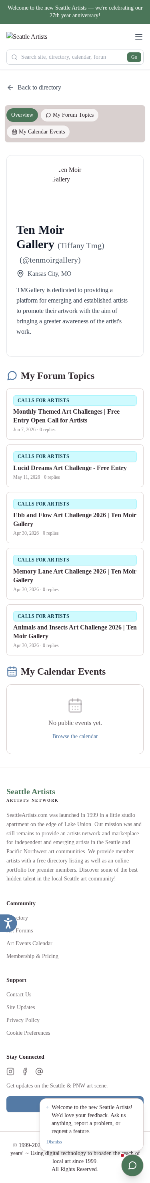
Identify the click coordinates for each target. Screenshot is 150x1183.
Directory (17, 918)
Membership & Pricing (32, 956)
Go (134, 57)
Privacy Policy (23, 1020)
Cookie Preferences (28, 1033)
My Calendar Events (42, 132)
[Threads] (39, 1071)
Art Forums (19, 931)
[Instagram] (10, 1071)
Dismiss (54, 1142)
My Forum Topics (73, 115)
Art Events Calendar (29, 943)
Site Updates (20, 1007)
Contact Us (18, 995)
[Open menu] (139, 37)
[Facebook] (25, 1071)
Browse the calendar (75, 736)
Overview (22, 115)
